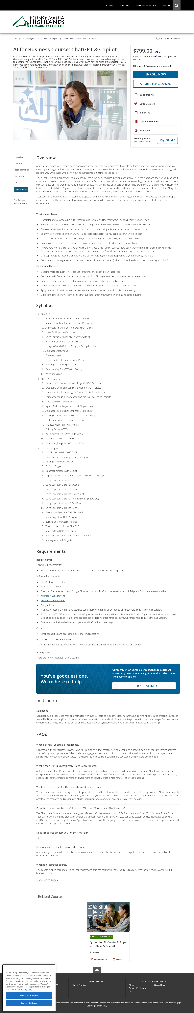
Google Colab (48, 605)
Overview (18, 157)
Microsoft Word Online (53, 595)
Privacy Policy (101, 1005)
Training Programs (28, 38)
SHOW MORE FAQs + (47, 880)
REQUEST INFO (167, 140)
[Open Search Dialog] (177, 5)
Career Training (79, 985)
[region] (29, 987)
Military (132, 985)
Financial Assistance (137, 988)
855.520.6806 (20, 203)
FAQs (16, 182)
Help (131, 991)
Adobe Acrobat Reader (53, 600)
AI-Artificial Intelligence (49, 38)
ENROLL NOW (155, 74)
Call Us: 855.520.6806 (168, 38)
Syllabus (18, 163)
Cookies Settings (29, 1003)
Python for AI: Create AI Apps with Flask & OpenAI (108, 944)
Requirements (21, 169)
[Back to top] (97, 980)
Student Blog (159, 985)
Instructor (19, 176)
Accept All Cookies (29, 995)
